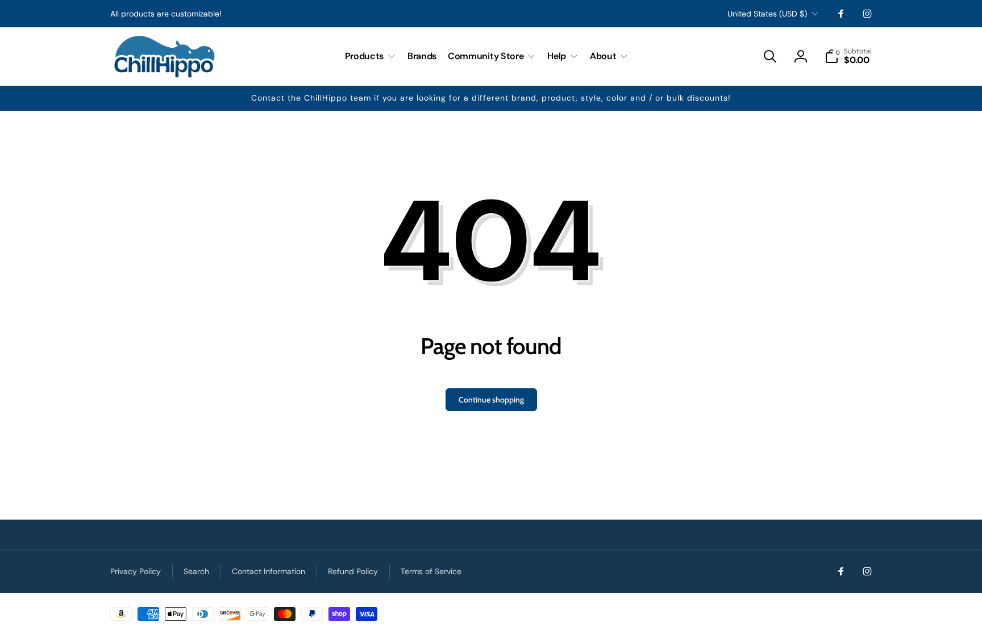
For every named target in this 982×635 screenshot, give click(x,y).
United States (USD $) (767, 14)
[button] (370, 56)
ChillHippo (859, 611)
